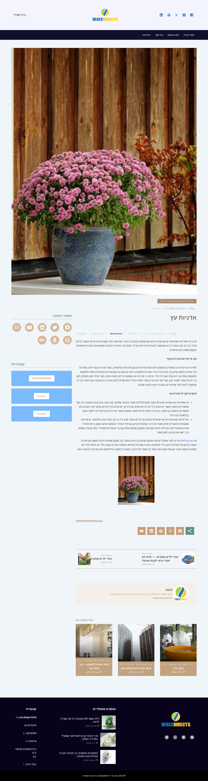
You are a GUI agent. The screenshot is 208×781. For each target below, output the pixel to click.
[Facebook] (67, 327)
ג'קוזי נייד (178, 668)
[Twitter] (54, 327)
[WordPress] (67, 340)
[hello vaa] (42, 327)
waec (171, 333)
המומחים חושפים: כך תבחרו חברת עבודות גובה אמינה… (78, 755)
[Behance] (42, 340)
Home (192, 308)
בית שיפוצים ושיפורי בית (177, 301)
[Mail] (16, 327)
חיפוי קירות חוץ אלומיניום (136, 668)
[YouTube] (29, 327)
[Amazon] (54, 340)
